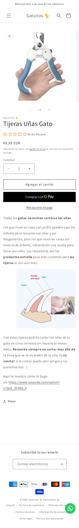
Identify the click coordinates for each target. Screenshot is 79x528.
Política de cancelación (49, 518)
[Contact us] (70, 508)
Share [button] (12, 401)
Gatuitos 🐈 (36, 499)
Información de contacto (53, 511)
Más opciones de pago (40, 207)
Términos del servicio (60, 505)
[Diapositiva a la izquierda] (30, 110)
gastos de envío (38, 148)
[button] (9, 15)
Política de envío (25, 511)
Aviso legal (26, 518)
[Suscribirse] (61, 464)
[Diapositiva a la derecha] (49, 110)
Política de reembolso (31, 505)
